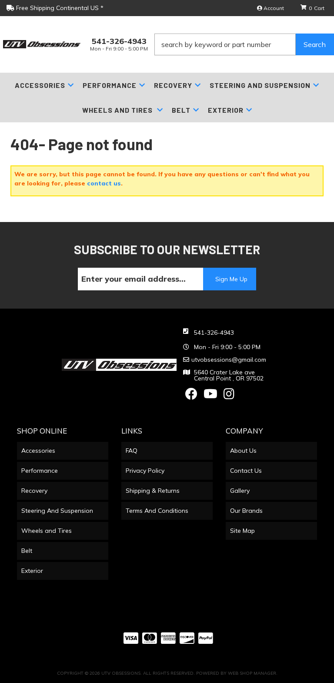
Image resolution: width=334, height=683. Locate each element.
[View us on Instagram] (229, 396)
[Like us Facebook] (191, 396)
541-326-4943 (214, 332)
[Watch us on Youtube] (210, 396)
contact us (104, 183)
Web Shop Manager (252, 673)
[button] (244, 44)
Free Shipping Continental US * (59, 8)
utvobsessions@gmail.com (228, 360)
